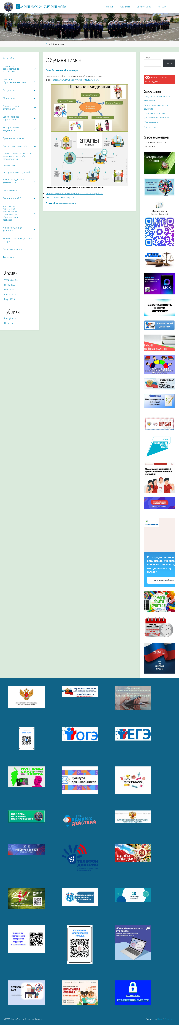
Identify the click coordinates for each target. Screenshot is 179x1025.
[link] (172, 6)
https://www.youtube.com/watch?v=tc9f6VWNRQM (76, 79)
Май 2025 (9, 289)
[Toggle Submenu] (34, 68)
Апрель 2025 (10, 294)
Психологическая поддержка (60, 197)
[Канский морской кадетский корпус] (9, 6)
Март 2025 (9, 299)
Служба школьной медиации (62, 70)
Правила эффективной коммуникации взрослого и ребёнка (74, 193)
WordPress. (170, 1019)
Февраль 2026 (11, 279)
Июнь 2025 (9, 284)
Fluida (159, 1019)
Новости (8, 323)
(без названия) (151, 122)
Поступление (150, 127)
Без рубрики (10, 318)
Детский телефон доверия (61, 203)
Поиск (147, 57)
